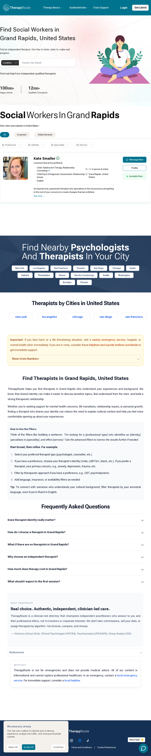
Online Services (45, 134)
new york (21, 316)
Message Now (136, 160)
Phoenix (84, 282)
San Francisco (61, 268)
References (16, 652)
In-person (21, 134)
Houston (81, 268)
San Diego (99, 268)
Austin (133, 268)
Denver (62, 275)
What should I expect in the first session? (34, 581)
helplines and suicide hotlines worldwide (113, 344)
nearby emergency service (108, 339)
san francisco (134, 316)
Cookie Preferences (106, 747)
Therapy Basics (51, 7)
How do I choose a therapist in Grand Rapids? (36, 532)
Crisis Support (101, 7)
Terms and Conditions (81, 747)
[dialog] (36, 736)
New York (19, 268)
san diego (106, 316)
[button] (74, 178)
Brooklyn (67, 282)
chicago (77, 316)
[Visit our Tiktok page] (88, 741)
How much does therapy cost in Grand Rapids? (37, 569)
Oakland (25, 275)
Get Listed (140, 7)
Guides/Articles (77, 7)
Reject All (13, 747)
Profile (135, 168)
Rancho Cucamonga (84, 275)
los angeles (49, 316)
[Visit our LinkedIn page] (80, 741)
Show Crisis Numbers (25, 358)
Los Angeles (39, 268)
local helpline (72, 680)
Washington (124, 275)
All (5, 134)
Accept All (28, 747)
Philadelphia (44, 275)
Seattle (106, 275)
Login (123, 7)
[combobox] (10, 62)
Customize (58, 747)
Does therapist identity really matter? (31, 519)
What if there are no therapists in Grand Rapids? (38, 544)
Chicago (117, 268)
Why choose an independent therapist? (33, 556)
